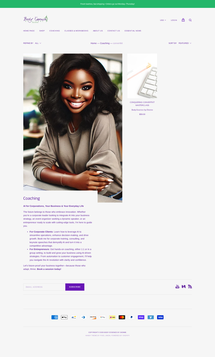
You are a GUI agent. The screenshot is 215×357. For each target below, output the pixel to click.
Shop (42, 31)
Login (174, 20)
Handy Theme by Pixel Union (97, 335)
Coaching (54, 31)
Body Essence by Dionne (142, 110)
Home (94, 43)
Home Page (29, 31)
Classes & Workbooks (76, 31)
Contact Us (114, 31)
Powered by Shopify (120, 335)
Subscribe (75, 287)
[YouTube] (177, 287)
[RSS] (190, 287)
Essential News (133, 31)
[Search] (190, 21)
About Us (98, 31)
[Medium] (184, 287)
